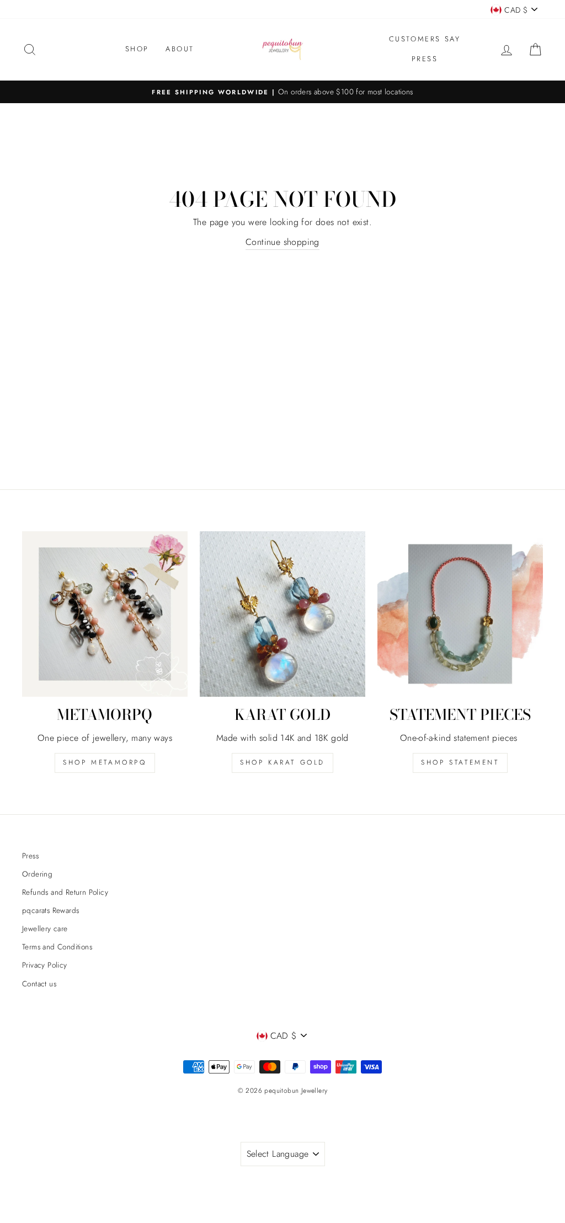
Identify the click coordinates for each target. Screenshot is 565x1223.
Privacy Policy (44, 964)
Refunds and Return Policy (65, 892)
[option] (282, 92)
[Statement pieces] (460, 614)
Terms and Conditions (57, 946)
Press (30, 855)
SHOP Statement (460, 762)
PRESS (425, 59)
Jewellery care (45, 928)
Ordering (37, 873)
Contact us (39, 983)
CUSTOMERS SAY (425, 39)
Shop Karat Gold (282, 762)
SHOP (137, 49)
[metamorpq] (105, 614)
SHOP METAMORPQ (104, 762)
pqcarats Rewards (50, 910)
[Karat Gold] (282, 614)
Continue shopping (282, 242)
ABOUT (180, 49)
